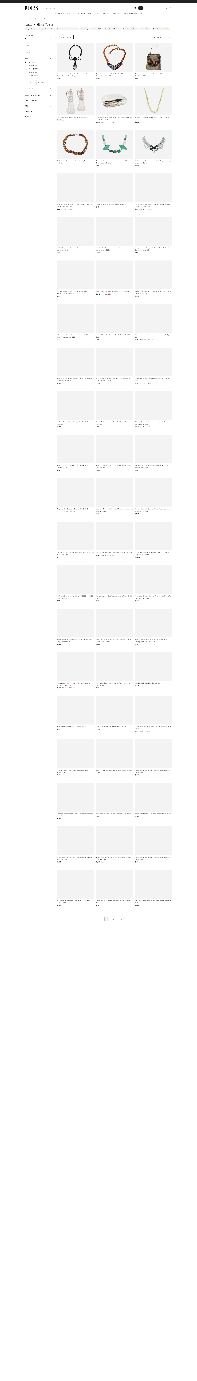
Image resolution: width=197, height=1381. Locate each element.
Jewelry (97, 14)
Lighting (81, 14)
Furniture (71, 14)
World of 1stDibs (130, 14)
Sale (142, 14)
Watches (106, 14)
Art (89, 14)
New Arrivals (58, 14)
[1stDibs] (31, 8)
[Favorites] (167, 8)
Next (120, 919)
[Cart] (170, 8)
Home (26, 19)
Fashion (116, 14)
